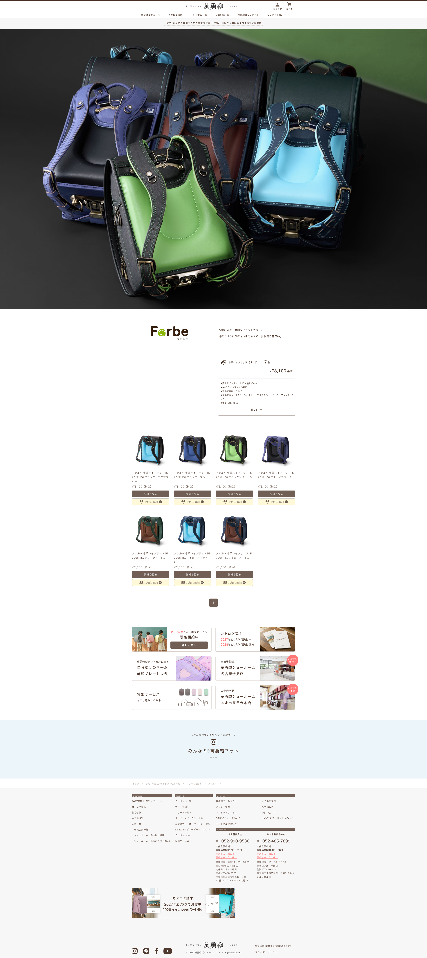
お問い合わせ (269, 812)
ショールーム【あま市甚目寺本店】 (152, 841)
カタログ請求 (175, 15)
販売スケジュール (150, 15)
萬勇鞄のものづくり (226, 801)
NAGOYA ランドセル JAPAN (276, 818)
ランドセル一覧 (183, 801)
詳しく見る (189, 645)
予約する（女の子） (226, 857)
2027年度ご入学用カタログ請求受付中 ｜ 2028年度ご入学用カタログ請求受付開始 (213, 23)
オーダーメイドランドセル (189, 818)
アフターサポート (225, 807)
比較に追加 (151, 502)
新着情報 (136, 812)
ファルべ (212, 784)
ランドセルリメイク (226, 812)
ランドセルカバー (184, 835)
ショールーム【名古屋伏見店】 (150, 835)
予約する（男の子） (226, 854)
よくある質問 (269, 801)
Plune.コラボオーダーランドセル (192, 829)
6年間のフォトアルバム (228, 818)
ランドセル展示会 (276, 15)
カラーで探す (182, 807)
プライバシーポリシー (266, 952)
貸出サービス (182, 841)
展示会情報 (137, 818)
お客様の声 (268, 807)
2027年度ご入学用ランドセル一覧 (163, 784)
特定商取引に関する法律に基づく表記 (273, 946)
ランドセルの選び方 (226, 824)
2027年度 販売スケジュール (147, 801)
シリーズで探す (193, 784)
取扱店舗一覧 (141, 829)
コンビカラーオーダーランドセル (192, 824)
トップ (136, 784)
